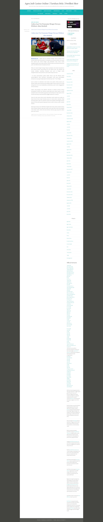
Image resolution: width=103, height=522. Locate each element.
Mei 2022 (68, 129)
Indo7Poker (69, 501)
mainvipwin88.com (70, 286)
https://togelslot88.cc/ (71, 297)
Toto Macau (69, 304)
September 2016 (70, 200)
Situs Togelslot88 (70, 266)
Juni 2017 (68, 174)
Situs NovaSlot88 (70, 305)
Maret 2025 (69, 76)
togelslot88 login (70, 270)
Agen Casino (69, 10)
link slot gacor (69, 299)
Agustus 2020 (69, 149)
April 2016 (68, 211)
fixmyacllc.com (69, 298)
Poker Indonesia (71, 33)
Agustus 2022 (69, 121)
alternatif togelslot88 (70, 287)
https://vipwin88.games (71, 294)
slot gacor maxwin (70, 368)
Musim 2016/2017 (34, 115)
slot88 (68, 341)
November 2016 (69, 194)
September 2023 (70, 90)
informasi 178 (69, 323)
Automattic (63, 520)
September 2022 (70, 118)
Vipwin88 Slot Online (70, 272)
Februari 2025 (69, 79)
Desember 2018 (69, 155)
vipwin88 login (69, 386)
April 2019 (68, 152)
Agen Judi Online (47, 10)
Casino (65, 13)
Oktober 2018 (69, 158)
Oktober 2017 (69, 172)
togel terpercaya (70, 385)
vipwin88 (68, 290)
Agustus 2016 (69, 203)
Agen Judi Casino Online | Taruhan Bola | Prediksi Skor (51, 3)
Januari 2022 (69, 132)
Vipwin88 (68, 284)
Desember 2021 (69, 135)
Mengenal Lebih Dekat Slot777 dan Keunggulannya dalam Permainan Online (73, 65)
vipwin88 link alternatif (71, 370)
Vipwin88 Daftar (69, 357)
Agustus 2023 (69, 93)
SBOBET (68, 378)
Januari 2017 (69, 188)
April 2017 (68, 180)
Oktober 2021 (69, 138)
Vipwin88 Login (69, 316)
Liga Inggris (60, 114)
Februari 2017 (69, 186)
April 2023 (68, 101)
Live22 (68, 409)
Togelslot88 (69, 265)
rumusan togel (69, 244)
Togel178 (68, 335)
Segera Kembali (47, 115)
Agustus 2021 (69, 143)
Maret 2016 (69, 214)
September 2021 (70, 141)
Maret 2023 (69, 104)
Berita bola (44, 114)
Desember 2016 (69, 191)
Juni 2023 (68, 98)
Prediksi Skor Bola (37, 10)
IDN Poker (68, 276)
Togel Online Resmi (70, 301)
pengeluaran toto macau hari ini (72, 484)
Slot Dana (68, 342)
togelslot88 (69, 288)
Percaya (43, 115)
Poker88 (68, 315)
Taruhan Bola (57, 10)
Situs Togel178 (69, 283)
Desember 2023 (69, 82)
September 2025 (70, 73)
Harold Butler (27, 31)
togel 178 (68, 309)
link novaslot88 (69, 324)
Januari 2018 (69, 166)
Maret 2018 (69, 163)
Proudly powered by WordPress (44, 520)
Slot (63, 10)
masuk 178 (68, 320)
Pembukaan (39, 115)
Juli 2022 (68, 124)
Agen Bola (55, 13)
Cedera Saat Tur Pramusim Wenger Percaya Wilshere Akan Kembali (44, 29)
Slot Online (40, 13)
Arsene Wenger (39, 114)
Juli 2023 (68, 96)
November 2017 (69, 169)
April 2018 (68, 160)
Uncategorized (69, 258)
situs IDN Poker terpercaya (74, 441)
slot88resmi (69, 371)
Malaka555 (68, 356)
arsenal (35, 114)
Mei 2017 (68, 177)
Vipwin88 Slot (69, 275)
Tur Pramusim (52, 115)
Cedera (47, 114)
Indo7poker (70, 34)
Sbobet (68, 366)
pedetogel (69, 372)
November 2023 (69, 84)
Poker (60, 13)
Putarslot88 (69, 328)
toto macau (69, 326)
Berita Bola (47, 13)
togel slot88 (69, 377)
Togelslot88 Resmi (70, 269)
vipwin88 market (70, 291)
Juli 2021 (68, 146)
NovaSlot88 (69, 306)
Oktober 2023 (69, 87)
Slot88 (68, 319)
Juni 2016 (68, 208)
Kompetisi (56, 114)
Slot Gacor (69, 279)
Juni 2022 (68, 127)
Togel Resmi (69, 281)
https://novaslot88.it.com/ (71, 345)
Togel (75, 10)
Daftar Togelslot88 (70, 268)
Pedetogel (69, 317)
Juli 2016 (68, 205)
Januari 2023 (69, 110)
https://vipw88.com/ (70, 292)
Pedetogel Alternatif (70, 302)
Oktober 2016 (69, 197)
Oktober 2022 (69, 115)
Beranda (29, 10)
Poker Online (69, 238)
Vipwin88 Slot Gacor (70, 273)
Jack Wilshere (51, 114)
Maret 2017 (69, 183)
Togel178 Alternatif (70, 344)
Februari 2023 (69, 107)
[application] (73, 24)
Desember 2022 (69, 113)
